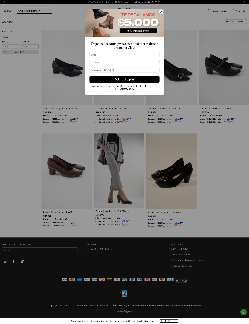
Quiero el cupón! (124, 79)
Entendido (169, 321)
